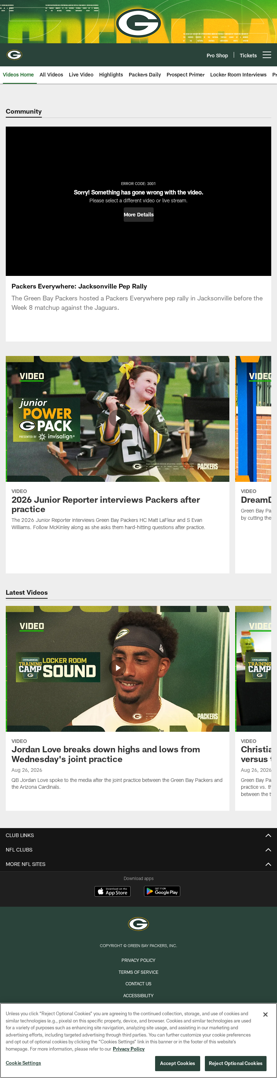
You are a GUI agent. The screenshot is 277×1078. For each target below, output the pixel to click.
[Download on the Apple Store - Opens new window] (112, 892)
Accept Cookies (177, 1063)
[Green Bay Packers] (138, 924)
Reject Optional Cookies (236, 1063)
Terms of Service (138, 971)
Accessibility (138, 995)
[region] (138, 1040)
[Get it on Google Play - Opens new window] (162, 895)
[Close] (265, 1014)
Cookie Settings (23, 1063)
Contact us (138, 983)
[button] (139, 214)
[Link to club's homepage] (14, 52)
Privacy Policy (138, 960)
